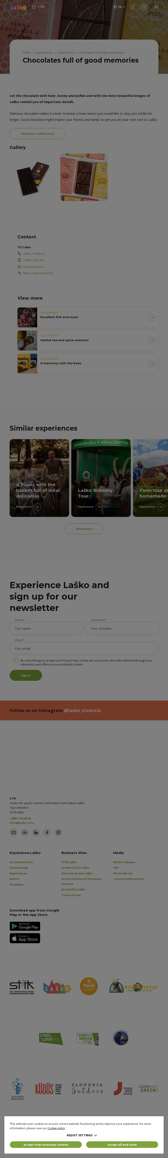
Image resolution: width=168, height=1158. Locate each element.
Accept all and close (122, 1145)
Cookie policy (56, 1128)
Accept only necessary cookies (46, 1145)
